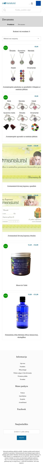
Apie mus (22, 363)
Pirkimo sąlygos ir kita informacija (23, 373)
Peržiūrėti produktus (22, 79)
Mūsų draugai (22, 370)
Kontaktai (22, 379)
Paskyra (23, 393)
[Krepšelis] (32, 3)
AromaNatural (22, 402)
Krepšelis (22, 399)
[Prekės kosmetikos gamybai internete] (8, 3)
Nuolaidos (22, 366)
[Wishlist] (29, 3)
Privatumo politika (22, 376)
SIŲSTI (21, 438)
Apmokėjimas (22, 396)
